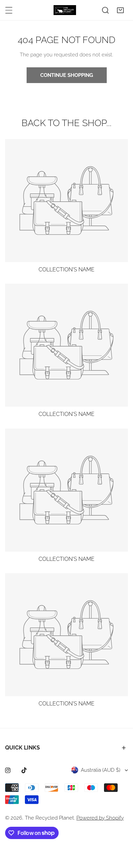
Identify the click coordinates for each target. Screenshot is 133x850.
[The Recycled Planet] (65, 10)
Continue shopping (66, 75)
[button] (120, 10)
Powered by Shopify (100, 818)
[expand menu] (8, 10)
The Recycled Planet (49, 818)
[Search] (105, 10)
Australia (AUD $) (100, 770)
